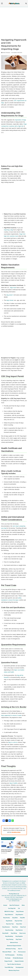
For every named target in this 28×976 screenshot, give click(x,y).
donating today (16, 832)
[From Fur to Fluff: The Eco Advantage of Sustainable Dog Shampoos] (21, 861)
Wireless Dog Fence (14, 970)
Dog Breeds (9, 920)
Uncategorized (19, 967)
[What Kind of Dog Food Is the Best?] (7, 845)
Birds (23, 905)
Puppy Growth (8, 961)
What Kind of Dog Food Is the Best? (6, 850)
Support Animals (19, 961)
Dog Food (23, 927)
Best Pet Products (14, 905)
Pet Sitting (20, 955)
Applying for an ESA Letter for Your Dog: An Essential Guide (7, 868)
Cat (19, 908)
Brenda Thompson (6, 52)
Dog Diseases (6, 927)
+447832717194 (15, 900)
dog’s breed (9, 300)
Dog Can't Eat (18, 920)
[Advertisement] (14, 23)
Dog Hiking (14, 933)
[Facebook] (4, 820)
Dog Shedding (9, 936)
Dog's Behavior (9, 914)
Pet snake (7, 958)
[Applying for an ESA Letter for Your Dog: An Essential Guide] (7, 861)
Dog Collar (19, 923)
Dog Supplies (19, 936)
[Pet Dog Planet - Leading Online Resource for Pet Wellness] (14, 3)
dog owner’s (10, 295)
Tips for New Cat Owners (14, 964)
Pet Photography (9, 955)
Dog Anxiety (6, 917)
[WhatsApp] (12, 820)
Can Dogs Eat (11, 908)
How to (20, 948)
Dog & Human (20, 911)
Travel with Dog (9, 967)
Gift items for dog (11, 948)
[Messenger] (9, 820)
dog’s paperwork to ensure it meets (11, 715)
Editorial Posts (14, 942)
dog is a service (13, 742)
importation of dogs (20, 120)
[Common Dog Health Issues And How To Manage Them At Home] (21, 845)
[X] (7, 820)
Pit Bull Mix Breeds (18, 958)
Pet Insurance (22, 951)
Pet (15, 951)
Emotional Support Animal (14, 945)
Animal (5, 905)
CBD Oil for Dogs (9, 911)
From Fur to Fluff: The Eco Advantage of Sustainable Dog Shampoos (20, 869)
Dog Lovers (23, 933)
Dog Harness (19, 930)
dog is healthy (13, 783)
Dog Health (5, 933)
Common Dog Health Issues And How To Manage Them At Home (21, 852)
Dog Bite (22, 917)
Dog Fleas (15, 927)
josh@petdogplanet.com (16, 899)
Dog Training (9, 939)
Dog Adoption (19, 914)
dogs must (13, 287)
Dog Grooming (9, 930)
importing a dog (8, 230)
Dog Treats (19, 939)
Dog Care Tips (10, 923)
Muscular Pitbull (7, 951)
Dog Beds (15, 917)
